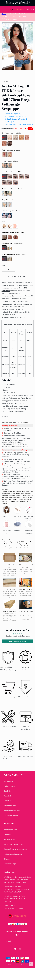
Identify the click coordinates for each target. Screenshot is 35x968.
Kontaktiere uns (10, 830)
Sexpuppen (8, 781)
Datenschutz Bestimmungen (15, 849)
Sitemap (7, 859)
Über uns (7, 835)
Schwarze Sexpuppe (12, 811)
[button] (2, 9)
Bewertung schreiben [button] (17, 641)
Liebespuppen (9, 786)
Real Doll (7, 796)
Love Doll (8, 801)
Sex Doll (7, 791)
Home (4, 14)
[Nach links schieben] (13, 76)
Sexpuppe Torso (10, 806)
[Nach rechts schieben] (22, 76)
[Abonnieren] (29, 941)
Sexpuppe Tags (10, 864)
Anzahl (4, 265)
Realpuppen (14, 964)
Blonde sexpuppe (11, 815)
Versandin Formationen (13, 844)
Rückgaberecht (10, 839)
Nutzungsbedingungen (13, 854)
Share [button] (6, 416)
